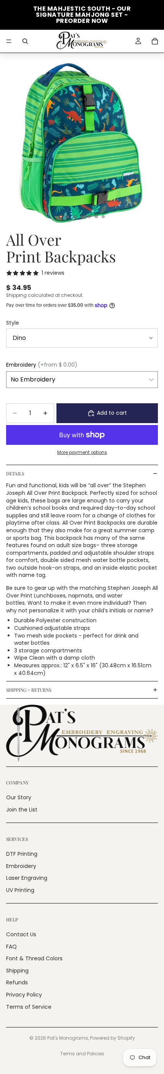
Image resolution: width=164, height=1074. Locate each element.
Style (12, 323)
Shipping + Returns (28, 690)
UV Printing (20, 890)
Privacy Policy (24, 994)
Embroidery (21, 866)
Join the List (21, 809)
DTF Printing (21, 854)
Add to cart (112, 413)
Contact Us (21, 934)
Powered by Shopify (112, 1038)
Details (15, 473)
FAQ (11, 946)
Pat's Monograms (67, 1038)
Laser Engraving (26, 878)
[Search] (25, 41)
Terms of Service (28, 1007)
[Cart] (154, 41)
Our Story (18, 798)
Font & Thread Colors (34, 959)
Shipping (17, 970)
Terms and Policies (82, 1053)
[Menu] (9, 41)
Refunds (17, 983)
